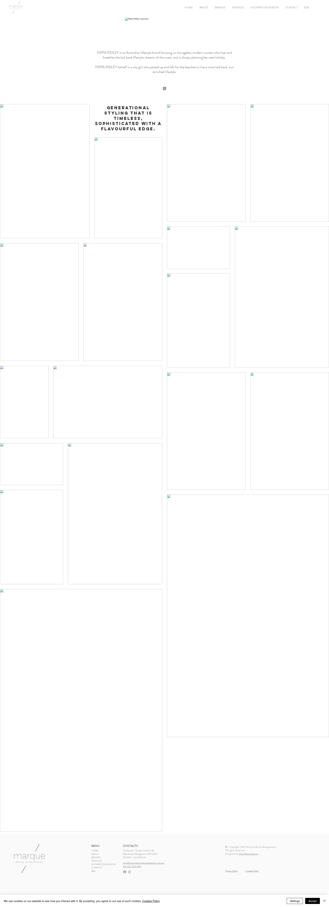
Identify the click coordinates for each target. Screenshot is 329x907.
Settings (295, 901)
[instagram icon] (129, 872)
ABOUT (95, 854)
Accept (312, 901)
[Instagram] (164, 88)
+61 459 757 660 (132, 866)
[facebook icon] (125, 872)
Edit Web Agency (248, 854)
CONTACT (96, 867)
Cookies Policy (151, 901)
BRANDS (96, 857)
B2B (93, 871)
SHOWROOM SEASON (98, 864)
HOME (94, 850)
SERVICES (96, 861)
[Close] (324, 901)
